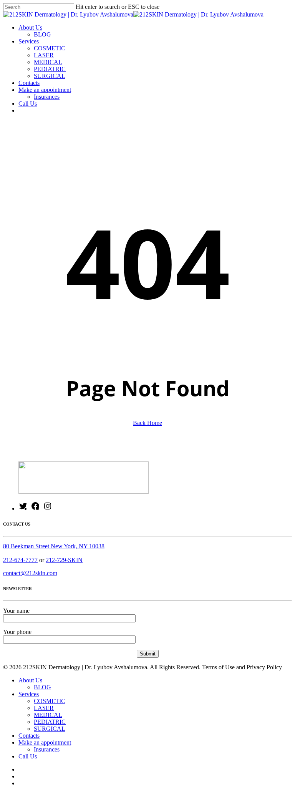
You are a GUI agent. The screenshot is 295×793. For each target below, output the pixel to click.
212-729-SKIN (64, 560)
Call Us (27, 756)
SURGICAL (49, 728)
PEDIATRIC (50, 721)
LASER (44, 708)
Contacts (29, 735)
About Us (30, 680)
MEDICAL (48, 715)
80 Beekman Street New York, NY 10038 (53, 546)
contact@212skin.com (30, 573)
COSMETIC (49, 701)
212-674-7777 (20, 560)
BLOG (42, 687)
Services (28, 694)
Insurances (47, 749)
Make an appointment (44, 742)
